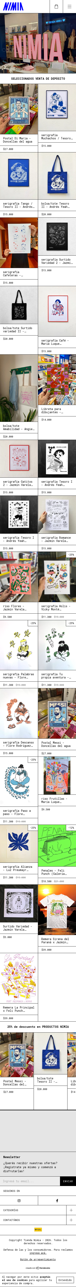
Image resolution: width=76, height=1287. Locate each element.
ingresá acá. (38, 1252)
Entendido (65, 1280)
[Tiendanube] (38, 1268)
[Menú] (69, 6)
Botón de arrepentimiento (38, 1259)
